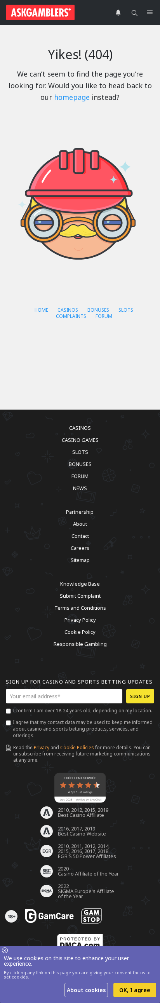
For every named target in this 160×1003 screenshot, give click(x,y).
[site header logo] (40, 12)
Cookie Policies (77, 747)
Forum (104, 316)
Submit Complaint (80, 595)
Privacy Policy (80, 619)
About (80, 523)
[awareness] (49, 916)
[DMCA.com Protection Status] (80, 942)
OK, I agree (134, 990)
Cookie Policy (80, 631)
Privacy (41, 747)
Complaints (71, 316)
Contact (80, 535)
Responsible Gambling (80, 643)
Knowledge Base (80, 583)
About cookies (86, 990)
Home (41, 310)
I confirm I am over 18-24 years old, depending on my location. (82, 710)
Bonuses (98, 310)
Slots (125, 310)
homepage (72, 97)
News (80, 488)
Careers (80, 547)
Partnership (80, 511)
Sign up (140, 696)
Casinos (67, 310)
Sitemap (80, 559)
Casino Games (80, 439)
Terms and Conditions (80, 607)
